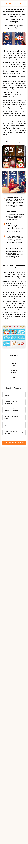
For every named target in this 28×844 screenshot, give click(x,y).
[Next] (21, 367)
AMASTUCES (14, 3)
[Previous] (6, 367)
